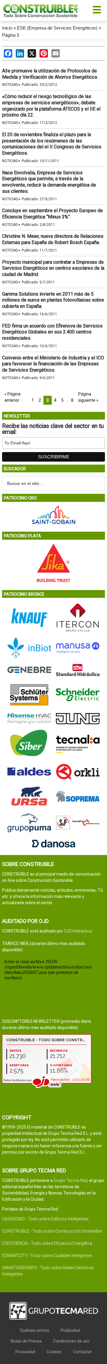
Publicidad (70, 1330)
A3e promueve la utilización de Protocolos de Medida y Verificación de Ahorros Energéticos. (50, 74)
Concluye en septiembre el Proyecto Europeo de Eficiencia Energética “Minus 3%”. (52, 214)
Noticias (10, 85)
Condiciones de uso (71, 1341)
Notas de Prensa (26, 1341)
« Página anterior (12, 397)
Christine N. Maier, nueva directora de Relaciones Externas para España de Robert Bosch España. (52, 239)
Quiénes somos (34, 1330)
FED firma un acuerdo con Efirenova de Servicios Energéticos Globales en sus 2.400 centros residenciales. (52, 332)
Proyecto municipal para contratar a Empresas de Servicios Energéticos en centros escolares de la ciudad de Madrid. (53, 268)
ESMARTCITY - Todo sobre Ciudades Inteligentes (47, 1255)
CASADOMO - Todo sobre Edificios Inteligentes (45, 1218)
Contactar (82, 1351)
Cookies (54, 1351)
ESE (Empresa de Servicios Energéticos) (57, 27)
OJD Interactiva (78, 931)
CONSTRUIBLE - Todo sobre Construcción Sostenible (52, 1231)
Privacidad (25, 1351)
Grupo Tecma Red (70, 1180)
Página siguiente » (88, 397)
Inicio (7, 27)
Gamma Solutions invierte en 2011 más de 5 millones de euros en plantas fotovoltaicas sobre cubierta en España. (53, 300)
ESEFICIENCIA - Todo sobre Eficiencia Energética (47, 1243)
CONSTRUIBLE (40, 10)
